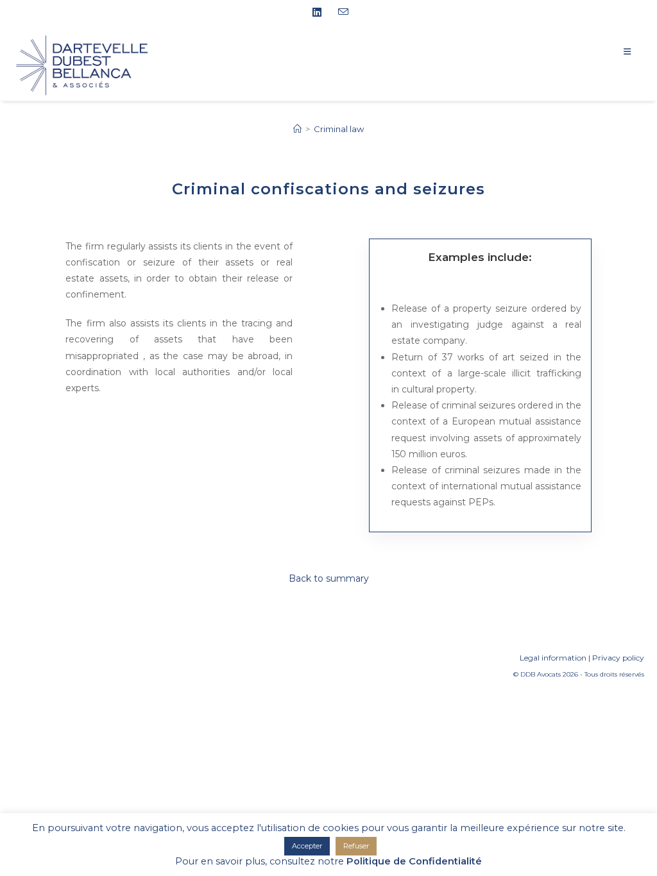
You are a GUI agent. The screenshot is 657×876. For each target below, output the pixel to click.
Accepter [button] (307, 845)
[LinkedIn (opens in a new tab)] (321, 13)
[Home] (297, 129)
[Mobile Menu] (634, 51)
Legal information (553, 657)
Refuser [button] (356, 845)
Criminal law (339, 129)
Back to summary (329, 578)
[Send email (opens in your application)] (341, 12)
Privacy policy (618, 657)
